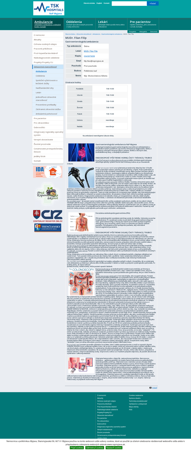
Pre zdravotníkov (41, 123)
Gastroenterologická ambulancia (111, 34)
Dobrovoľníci (39, 127)
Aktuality (37, 39)
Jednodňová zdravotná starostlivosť (46, 98)
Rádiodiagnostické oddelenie (46, 57)
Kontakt (107, 3)
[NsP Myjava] (47, 8)
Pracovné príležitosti (43, 48)
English (99, 3)
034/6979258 (89, 56)
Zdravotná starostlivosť (45, 66)
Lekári (111, 24)
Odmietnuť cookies (94, 447)
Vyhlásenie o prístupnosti (138, 404)
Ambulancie (47, 24)
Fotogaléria (132, 31)
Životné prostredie (42, 144)
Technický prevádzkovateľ (138, 401)
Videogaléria (143, 31)
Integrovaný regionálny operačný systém (48, 133)
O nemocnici (39, 35)
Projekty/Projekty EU (43, 62)
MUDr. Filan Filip (91, 51)
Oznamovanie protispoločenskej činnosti (48, 150)
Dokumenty (153, 31)
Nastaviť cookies (114, 447)
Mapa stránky (134, 407)
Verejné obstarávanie (43, 139)
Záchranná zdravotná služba (48, 109)
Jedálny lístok (39, 156)
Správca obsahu (135, 398)
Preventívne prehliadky (46, 104)
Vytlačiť (154, 388)
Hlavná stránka (89, 3)
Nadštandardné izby (45, 88)
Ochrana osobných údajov (45, 44)
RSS (130, 409)
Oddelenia (79, 24)
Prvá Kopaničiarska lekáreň (46, 53)
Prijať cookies (77, 447)
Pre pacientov (143, 24)
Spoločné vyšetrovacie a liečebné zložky (46, 82)
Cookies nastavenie (136, 395)
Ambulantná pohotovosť (46, 113)
